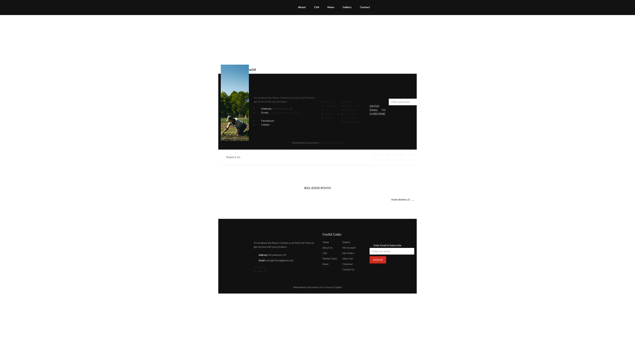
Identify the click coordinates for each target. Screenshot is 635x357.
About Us (331, 106)
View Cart (351, 114)
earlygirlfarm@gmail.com (285, 112)
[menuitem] (302, 7)
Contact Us (352, 121)
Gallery (349, 102)
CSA (327, 110)
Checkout (351, 117)
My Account (352, 106)
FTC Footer (328, 38)
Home (313, 38)
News (328, 117)
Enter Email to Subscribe (377, 110)
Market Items (333, 114)
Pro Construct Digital (331, 142)
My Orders (351, 110)
